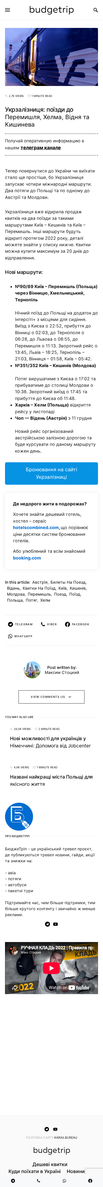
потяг (31, 600)
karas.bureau (65, 1137)
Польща (15, 600)
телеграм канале (40, 148)
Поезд (60, 594)
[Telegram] (47, 924)
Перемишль (39, 594)
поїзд (74, 594)
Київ (62, 588)
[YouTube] (55, 924)
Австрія (40, 582)
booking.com (27, 557)
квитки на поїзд (39, 588)
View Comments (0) (48, 697)
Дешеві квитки (50, 1164)
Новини (76, 1171)
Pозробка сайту (40, 1137)
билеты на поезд (68, 582)
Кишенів (78, 588)
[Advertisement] (51, 1055)
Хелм (45, 600)
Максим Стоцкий (62, 672)
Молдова (16, 594)
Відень (13, 588)
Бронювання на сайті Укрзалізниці (51, 473)
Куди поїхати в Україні (34, 1171)
